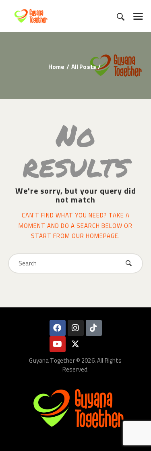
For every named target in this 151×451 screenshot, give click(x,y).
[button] (138, 16)
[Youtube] (58, 344)
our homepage (95, 235)
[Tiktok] (94, 328)
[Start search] (120, 17)
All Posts (83, 67)
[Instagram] (76, 328)
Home (56, 67)
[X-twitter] (76, 344)
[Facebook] (58, 328)
